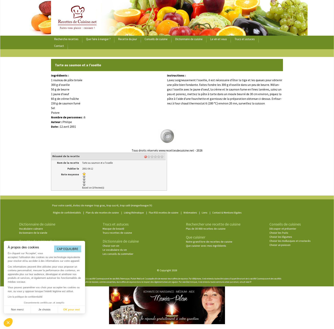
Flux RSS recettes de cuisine (163, 212)
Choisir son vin (111, 245)
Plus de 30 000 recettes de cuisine (206, 228)
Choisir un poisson (280, 245)
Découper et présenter (282, 228)
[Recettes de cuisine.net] (167, 18)
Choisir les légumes (280, 237)
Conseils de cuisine (156, 39)
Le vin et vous (218, 39)
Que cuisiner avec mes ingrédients (206, 245)
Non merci (17, 309)
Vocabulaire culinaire (31, 228)
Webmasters (190, 212)
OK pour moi (71, 309)
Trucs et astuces (244, 39)
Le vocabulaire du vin (115, 249)
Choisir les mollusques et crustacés (290, 241)
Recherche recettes (66, 39)
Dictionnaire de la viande (33, 232)
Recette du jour (127, 39)
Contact (59, 46)
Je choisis (44, 309)
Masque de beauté (113, 228)
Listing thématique (134, 212)
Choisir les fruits (278, 232)
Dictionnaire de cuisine (189, 39)
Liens (204, 212)
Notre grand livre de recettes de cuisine (209, 241)
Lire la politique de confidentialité (25, 296)
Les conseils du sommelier (118, 254)
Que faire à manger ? (98, 39)
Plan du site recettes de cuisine (102, 212)
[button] (8, 322)
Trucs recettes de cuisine (117, 232)
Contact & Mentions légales (226, 212)
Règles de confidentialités (67, 212)
